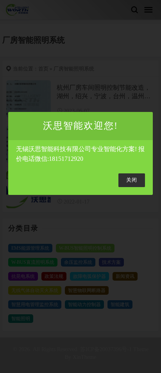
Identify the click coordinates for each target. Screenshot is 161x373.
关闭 (131, 180)
